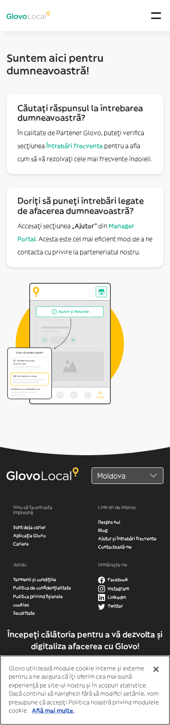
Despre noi (109, 522)
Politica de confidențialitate (42, 588)
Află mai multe (53, 710)
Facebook (117, 579)
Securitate (24, 613)
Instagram (118, 588)
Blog (103, 530)
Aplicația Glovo (29, 535)
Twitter (115, 606)
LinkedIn (116, 597)
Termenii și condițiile (34, 579)
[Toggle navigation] (156, 15)
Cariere (21, 544)
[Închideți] (156, 669)
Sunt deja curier (29, 527)
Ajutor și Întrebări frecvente (127, 538)
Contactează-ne (115, 547)
